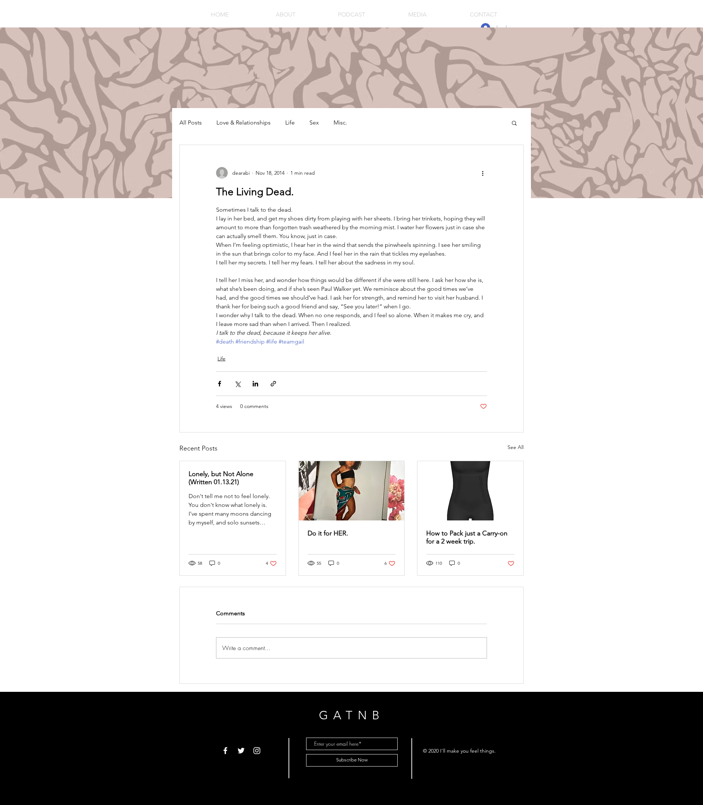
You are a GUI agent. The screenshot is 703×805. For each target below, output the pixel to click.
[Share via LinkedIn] (255, 383)
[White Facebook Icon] (225, 750)
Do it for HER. (328, 533)
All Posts (190, 122)
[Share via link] (273, 383)
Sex (314, 122)
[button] (514, 123)
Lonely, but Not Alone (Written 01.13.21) (221, 478)
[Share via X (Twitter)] (237, 383)
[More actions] (482, 172)
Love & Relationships (243, 122)
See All (515, 447)
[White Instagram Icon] (256, 750)
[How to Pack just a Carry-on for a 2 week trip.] (470, 490)
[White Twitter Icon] (241, 750)
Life (290, 122)
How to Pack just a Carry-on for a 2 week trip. (466, 537)
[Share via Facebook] (219, 383)
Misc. (340, 122)
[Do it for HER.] (352, 490)
